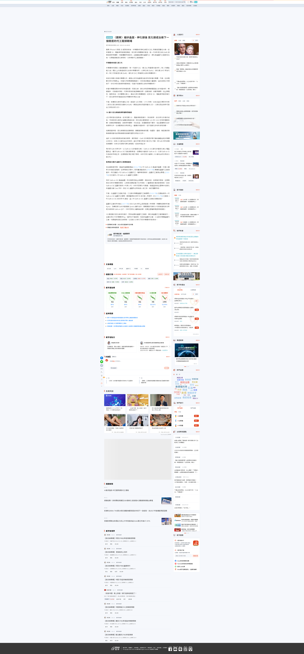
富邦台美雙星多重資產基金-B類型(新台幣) (183, 309)
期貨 (153, 5)
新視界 (173, 5)
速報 (139, 5)
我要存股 (167, 274)
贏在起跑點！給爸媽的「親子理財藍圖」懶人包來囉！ (129, 274)
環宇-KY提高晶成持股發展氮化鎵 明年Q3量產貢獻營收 (122, 318)
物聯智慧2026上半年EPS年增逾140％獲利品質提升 (114, 409)
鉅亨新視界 (109, 31)
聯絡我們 (150, 647)
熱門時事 (133, 5)
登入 (193, 2)
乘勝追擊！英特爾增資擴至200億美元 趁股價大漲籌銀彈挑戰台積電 (126, 326)
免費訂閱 (195, 556)
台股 (122, 2)
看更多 (167, 337)
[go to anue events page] (188, 2)
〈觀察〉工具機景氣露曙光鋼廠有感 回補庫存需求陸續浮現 (155, 382)
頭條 (108, 5)
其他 (181, 321)
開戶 (197, 301)
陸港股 (131, 2)
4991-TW (159, 196)
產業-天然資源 (183, 330)
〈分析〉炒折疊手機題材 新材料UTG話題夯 (120, 381)
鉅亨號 (160, 2)
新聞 (118, 2)
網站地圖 (159, 647)
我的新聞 (188, 5)
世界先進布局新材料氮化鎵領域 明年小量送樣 (120, 320)
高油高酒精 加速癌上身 (159, 428)
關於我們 (125, 647)
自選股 (195, 5)
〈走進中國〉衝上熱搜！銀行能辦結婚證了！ (138, 409)
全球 (144, 2)
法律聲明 (165, 647)
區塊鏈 (158, 5)
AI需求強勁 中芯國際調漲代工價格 (116, 323)
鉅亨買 (155, 2)
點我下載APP (124, 227)
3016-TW (137, 167)
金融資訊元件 (143, 647)
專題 (178, 5)
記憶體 (181, 416)
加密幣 (149, 2)
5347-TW (125, 204)
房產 (163, 5)
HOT (182, 199)
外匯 (140, 2)
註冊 (196, 2)
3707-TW (150, 169)
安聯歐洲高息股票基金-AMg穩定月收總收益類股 (184, 317)
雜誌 (183, 5)
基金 (136, 2)
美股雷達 (182, 160)
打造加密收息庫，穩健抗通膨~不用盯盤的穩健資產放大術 (189, 216)
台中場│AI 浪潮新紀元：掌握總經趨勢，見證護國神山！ (189, 200)
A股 (182, 148)
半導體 (181, 425)
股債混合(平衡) (183, 303)
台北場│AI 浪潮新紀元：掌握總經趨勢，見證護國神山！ (189, 208)
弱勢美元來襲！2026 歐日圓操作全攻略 (120, 224)
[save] (101, 379)
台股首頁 (160, 274)
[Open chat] (101, 383)
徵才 (154, 647)
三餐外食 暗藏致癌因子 (136, 428)
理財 (168, 5)
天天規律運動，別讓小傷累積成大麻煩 (115, 429)
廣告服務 (136, 647)
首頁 (113, 2)
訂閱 (165, 2)
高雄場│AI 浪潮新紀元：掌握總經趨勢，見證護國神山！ (189, 223)
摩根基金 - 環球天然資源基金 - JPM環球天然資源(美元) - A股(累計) (183, 326)
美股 (126, 2)
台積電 (181, 421)
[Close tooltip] (115, 383)
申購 (197, 310)
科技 (122, 5)
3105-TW (153, 193)
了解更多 (167, 287)
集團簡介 (131, 647)
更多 (196, 40)
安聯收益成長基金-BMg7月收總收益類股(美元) (183, 300)
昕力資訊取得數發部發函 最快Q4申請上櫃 (160, 409)
